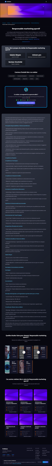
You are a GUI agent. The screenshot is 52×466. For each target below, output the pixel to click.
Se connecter (44, 455)
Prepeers (4, 23)
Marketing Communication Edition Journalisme (21, 23)
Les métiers (37, 453)
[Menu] (46, 2)
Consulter (14, 356)
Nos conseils (37, 458)
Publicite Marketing (35, 23)
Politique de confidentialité (16, 463)
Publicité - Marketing (34, 39)
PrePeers (5, 449)
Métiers (8, 23)
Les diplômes (37, 455)
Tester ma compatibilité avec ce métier (26, 102)
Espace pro (44, 453)
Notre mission (44, 450)
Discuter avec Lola (30, 450)
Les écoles (37, 450)
